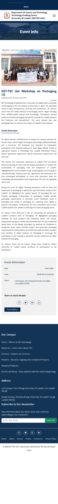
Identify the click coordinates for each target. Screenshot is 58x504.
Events (28, 439)
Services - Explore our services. (15, 354)
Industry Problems (9, 366)
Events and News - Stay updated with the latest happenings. (28, 371)
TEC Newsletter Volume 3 (16, 3)
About (11, 439)
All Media (53, 100)
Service (20, 439)
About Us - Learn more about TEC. (17, 348)
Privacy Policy (50, 439)
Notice (26, 7)
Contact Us (38, 439)
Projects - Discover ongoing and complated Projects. (25, 360)
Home (4, 439)
